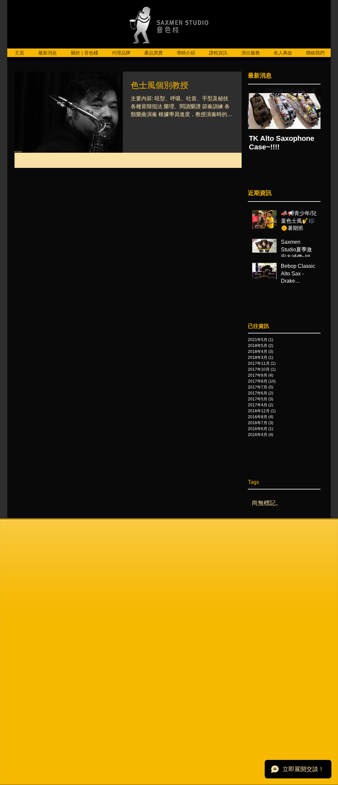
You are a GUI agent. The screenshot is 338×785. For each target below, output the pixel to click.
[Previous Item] (258, 109)
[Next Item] (310, 109)
